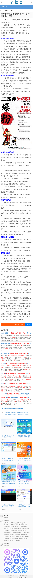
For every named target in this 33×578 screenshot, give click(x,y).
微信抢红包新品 (8, 525)
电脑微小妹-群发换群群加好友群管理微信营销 (16, 412)
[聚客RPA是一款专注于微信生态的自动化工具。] (8, 451)
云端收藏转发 (24, 525)
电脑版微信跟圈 (16, 538)
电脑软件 (7, 10)
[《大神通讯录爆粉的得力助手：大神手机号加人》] (8, 500)
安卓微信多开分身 (15, 526)
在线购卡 (28, 324)
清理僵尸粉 (14, 536)
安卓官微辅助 (7, 536)
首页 (1, 10)
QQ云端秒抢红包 (27, 536)
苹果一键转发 (7, 523)
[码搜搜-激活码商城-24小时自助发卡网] (16, 3)
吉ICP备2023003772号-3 (23, 575)
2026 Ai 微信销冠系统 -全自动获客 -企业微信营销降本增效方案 (24, 460)
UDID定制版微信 (16, 528)
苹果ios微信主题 (8, 532)
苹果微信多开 (24, 526)
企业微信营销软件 (16, 540)
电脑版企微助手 (8, 540)
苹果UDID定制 (7, 528)
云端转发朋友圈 (16, 525)
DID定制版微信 (26, 532)
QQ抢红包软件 (7, 538)
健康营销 (14, 577)
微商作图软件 (23, 538)
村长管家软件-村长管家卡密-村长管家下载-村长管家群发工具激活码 (8, 483)
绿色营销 (6, 517)
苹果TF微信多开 (15, 523)
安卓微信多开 (7, 530)
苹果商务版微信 (8, 534)
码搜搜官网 (7, 545)
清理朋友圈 (20, 536)
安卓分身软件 (7, 526)
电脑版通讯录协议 (17, 532)
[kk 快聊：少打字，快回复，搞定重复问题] (8, 427)
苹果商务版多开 (16, 534)
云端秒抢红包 (23, 523)
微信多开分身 (22, 530)
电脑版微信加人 (19, 408)
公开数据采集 (24, 534)
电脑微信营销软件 (8, 408)
